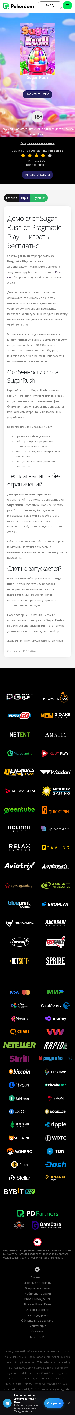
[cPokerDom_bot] (37, 1269)
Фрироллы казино (37, 1288)
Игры (24, 198)
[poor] (30, 155)
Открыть (54, 1403)
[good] (43, 155)
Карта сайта (39, 1337)
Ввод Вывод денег (37, 1299)
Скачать (37, 1331)
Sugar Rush (38, 198)
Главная (11, 198)
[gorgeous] (50, 155)
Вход (50, 5)
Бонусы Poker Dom (37, 1304)
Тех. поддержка (37, 1315)
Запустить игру (37, 94)
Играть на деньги (37, 175)
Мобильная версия (37, 1293)
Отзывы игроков (37, 1310)
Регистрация (37, 1326)
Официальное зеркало (37, 1320)
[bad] (23, 155)
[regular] (36, 155)
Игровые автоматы (37, 1283)
